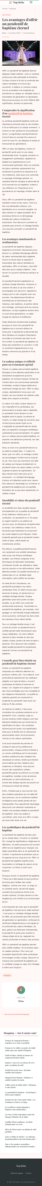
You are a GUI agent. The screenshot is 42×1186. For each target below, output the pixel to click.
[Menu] (31, 2)
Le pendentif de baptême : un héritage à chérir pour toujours (20, 1093)
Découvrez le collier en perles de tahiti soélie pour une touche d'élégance (20, 1049)
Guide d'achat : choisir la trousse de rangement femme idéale (19, 1056)
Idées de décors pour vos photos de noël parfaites (20, 1130)
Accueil (4, 8)
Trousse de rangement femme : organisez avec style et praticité (17, 1041)
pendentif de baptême (20, 113)
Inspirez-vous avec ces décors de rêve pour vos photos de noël (20, 1064)
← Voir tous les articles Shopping (15, 1014)
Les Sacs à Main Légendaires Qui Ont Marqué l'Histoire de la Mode (19, 1115)
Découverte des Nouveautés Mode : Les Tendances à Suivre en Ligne (20, 1101)
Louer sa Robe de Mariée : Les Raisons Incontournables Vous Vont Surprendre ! (20, 1138)
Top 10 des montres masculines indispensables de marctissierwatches (20, 1145)
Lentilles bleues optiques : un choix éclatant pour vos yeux (19, 1123)
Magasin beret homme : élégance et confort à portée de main (19, 1078)
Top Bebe (16, 2)
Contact (28, 1173)
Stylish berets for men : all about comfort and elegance (18, 1071)
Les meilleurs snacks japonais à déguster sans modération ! (17, 1108)
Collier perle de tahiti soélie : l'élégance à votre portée (20, 1086)
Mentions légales (17, 1173)
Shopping (12, 8)
